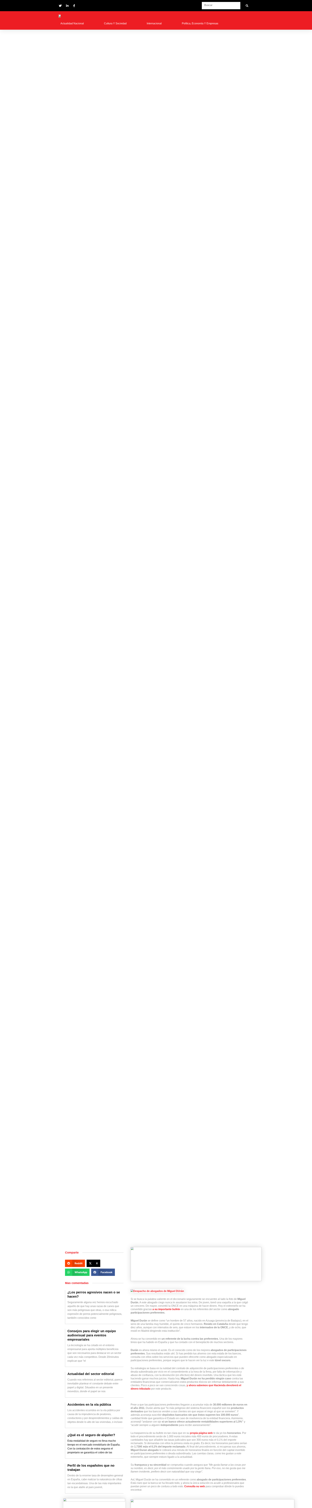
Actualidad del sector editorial (90, 1374)
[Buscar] (247, 5)
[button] (75, 1263)
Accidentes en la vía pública (89, 1404)
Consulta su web (195, 1486)
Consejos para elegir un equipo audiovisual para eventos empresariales (91, 1335)
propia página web (201, 1433)
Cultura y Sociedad (115, 23)
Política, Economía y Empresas (200, 23)
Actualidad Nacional (72, 23)
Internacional (154, 23)
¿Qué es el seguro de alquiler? (91, 1435)
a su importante (166, 1309)
